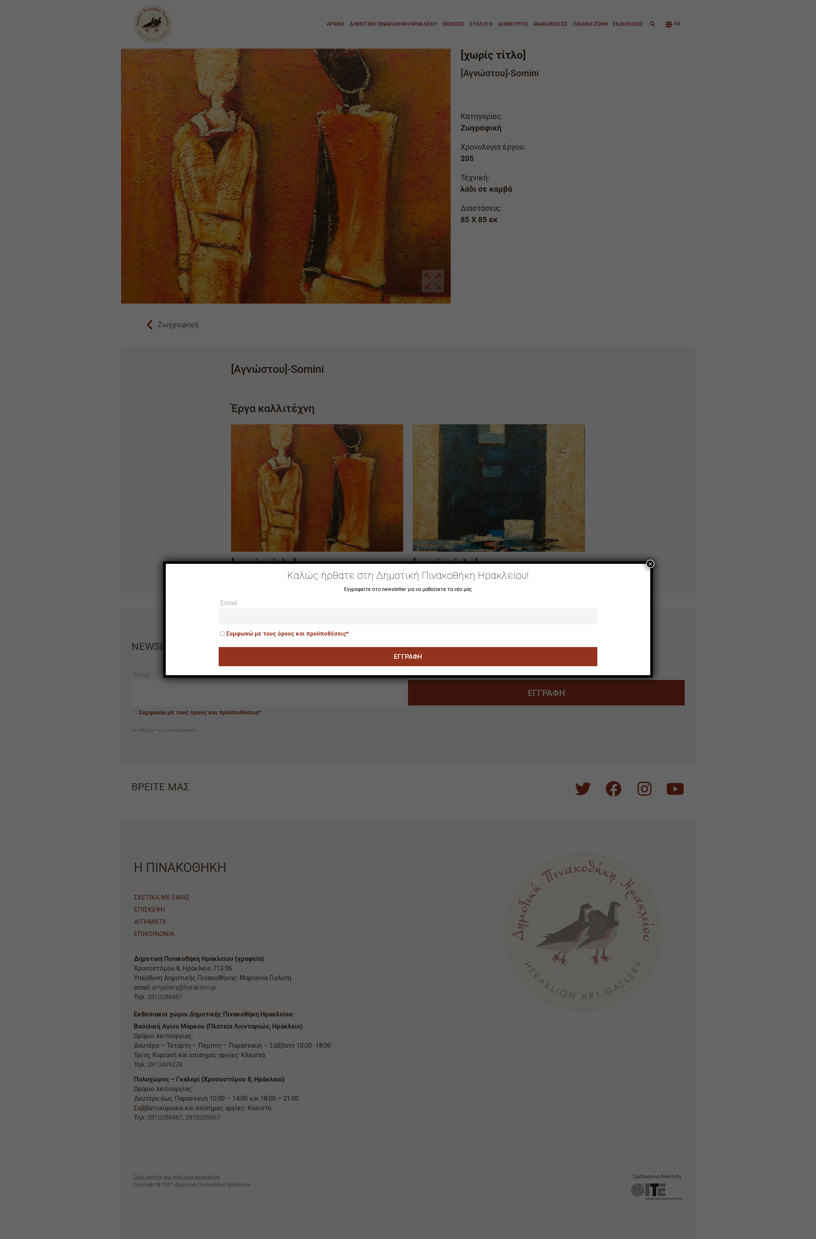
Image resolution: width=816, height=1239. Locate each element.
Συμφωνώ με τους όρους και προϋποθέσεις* (287, 633)
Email (228, 603)
